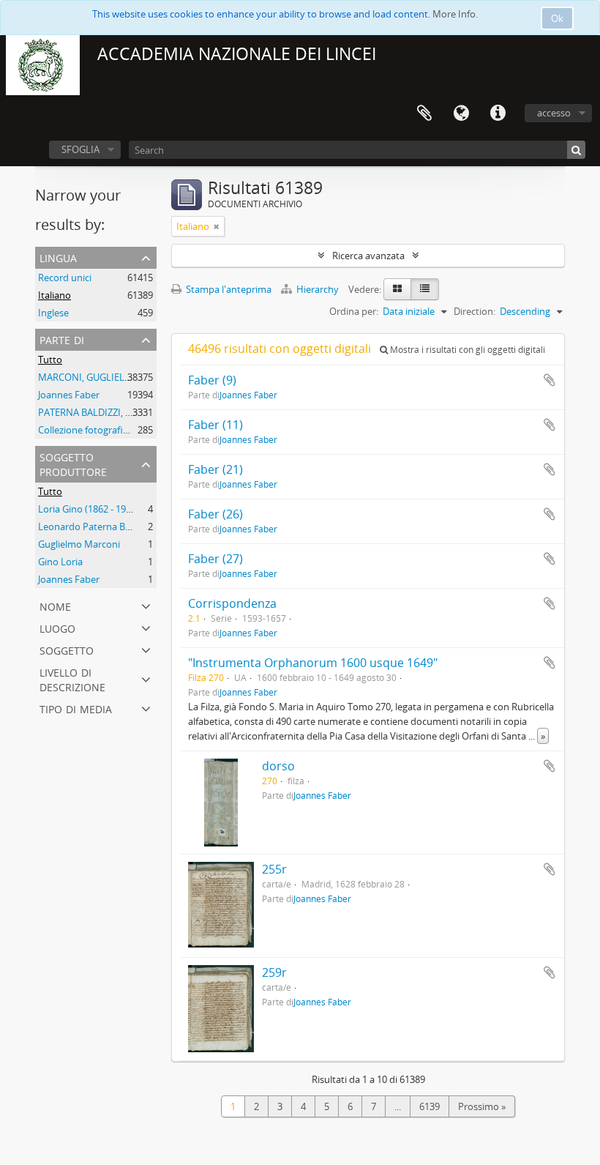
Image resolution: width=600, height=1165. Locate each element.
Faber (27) (215, 559)
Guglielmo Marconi (79, 544)
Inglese (53, 312)
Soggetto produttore (73, 463)
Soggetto (67, 649)
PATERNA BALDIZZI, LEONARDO (107, 412)
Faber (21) (215, 469)
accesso (554, 112)
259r (274, 972)
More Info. (455, 14)
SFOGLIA (80, 149)
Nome (55, 605)
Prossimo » (482, 1106)
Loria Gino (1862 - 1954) (88, 508)
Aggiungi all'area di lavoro (549, 380)
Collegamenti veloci (497, 113)
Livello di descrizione (72, 678)
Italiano (54, 295)
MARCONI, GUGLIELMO (89, 377)
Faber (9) (212, 380)
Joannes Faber (69, 394)
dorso (278, 766)
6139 (429, 1106)
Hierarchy (317, 289)
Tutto (50, 359)
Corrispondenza (232, 603)
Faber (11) (215, 425)
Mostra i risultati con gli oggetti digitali (466, 349)
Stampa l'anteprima (227, 289)
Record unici (64, 277)
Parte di (62, 339)
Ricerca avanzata (368, 255)
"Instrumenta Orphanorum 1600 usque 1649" (313, 663)
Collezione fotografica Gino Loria (108, 429)
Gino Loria (60, 561)
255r (274, 869)
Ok (557, 18)
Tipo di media (76, 708)
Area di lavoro (424, 113)
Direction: (474, 311)
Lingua (461, 113)
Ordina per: (353, 311)
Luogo (57, 627)
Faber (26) (215, 514)
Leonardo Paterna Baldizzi (94, 526)
